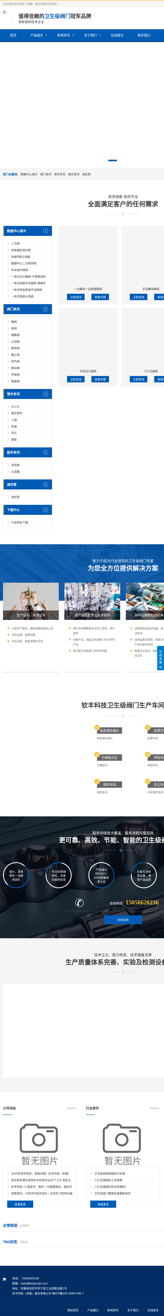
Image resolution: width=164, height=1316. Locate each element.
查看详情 (100, 297)
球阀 (14, 328)
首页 (13, 35)
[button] (112, 160)
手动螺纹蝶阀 (150, 289)
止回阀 (15, 341)
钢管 (14, 439)
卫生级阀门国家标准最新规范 (112, 1193)
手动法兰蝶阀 (88, 371)
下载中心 (13, 509)
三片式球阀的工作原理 (108, 1180)
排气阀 (15, 361)
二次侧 (15, 243)
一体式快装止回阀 (22, 296)
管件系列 (59, 174)
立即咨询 (75, 297)
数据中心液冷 (29, 174)
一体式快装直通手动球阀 (26, 290)
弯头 (14, 433)
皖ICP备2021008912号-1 (68, 1293)
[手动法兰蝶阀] (88, 337)
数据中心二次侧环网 (23, 263)
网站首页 (73, 1310)
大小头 (15, 406)
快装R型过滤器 (20, 257)
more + (72, 1108)
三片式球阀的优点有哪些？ (111, 1187)
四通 (14, 426)
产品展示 (36, 35)
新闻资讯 (63, 35)
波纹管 (86, 174)
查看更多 (20, 1204)
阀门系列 (45, 174)
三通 (14, 420)
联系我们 (144, 35)
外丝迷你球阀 (19, 270)
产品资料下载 (19, 522)
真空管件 (16, 413)
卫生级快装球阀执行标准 (109, 1173)
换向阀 (15, 368)
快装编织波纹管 (21, 250)
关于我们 (90, 35)
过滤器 (15, 471)
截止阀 (15, 355)
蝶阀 (14, 322)
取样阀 (15, 348)
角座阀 (15, 381)
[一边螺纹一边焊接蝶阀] (88, 255)
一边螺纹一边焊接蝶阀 (88, 289)
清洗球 (15, 465)
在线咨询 (123, 920)
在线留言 (117, 35)
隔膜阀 (15, 335)
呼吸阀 (15, 374)
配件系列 (73, 174)
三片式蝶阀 (151, 371)
